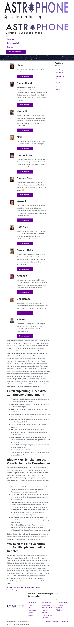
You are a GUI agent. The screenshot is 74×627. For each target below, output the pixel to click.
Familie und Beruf (60, 78)
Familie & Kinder (33, 587)
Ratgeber (10, 47)
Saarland (45, 617)
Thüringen (59, 610)
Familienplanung (61, 83)
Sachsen (59, 600)
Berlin (29, 607)
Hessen (44, 600)
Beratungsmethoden (14, 43)
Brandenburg (32, 610)
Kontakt (48, 621)
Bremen (30, 612)
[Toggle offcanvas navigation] (7, 35)
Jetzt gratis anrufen (15, 51)
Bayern (30, 605)
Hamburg (30, 615)
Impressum (64, 621)
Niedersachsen (47, 607)
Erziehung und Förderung (60, 71)
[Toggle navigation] (7, 21)
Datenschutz (56, 621)
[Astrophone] (36, 10)
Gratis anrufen (24, 76)
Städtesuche (11, 39)
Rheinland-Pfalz (47, 615)
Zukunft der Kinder (59, 88)
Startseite (9, 587)
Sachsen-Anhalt (61, 602)
